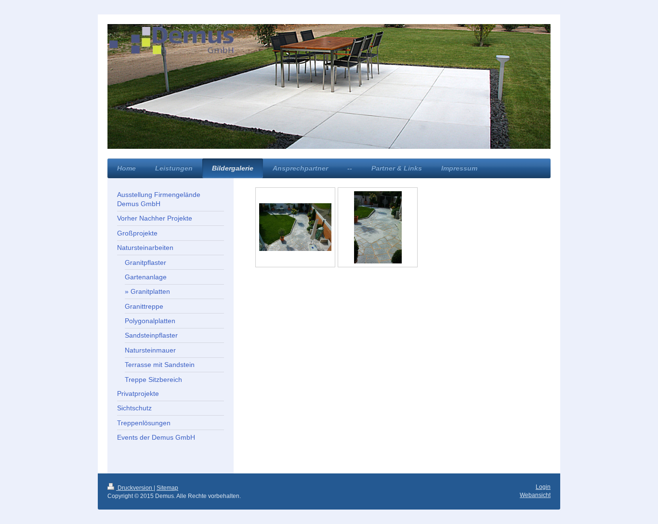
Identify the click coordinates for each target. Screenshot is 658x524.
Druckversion (135, 488)
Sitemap (167, 488)
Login (543, 487)
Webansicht (535, 495)
